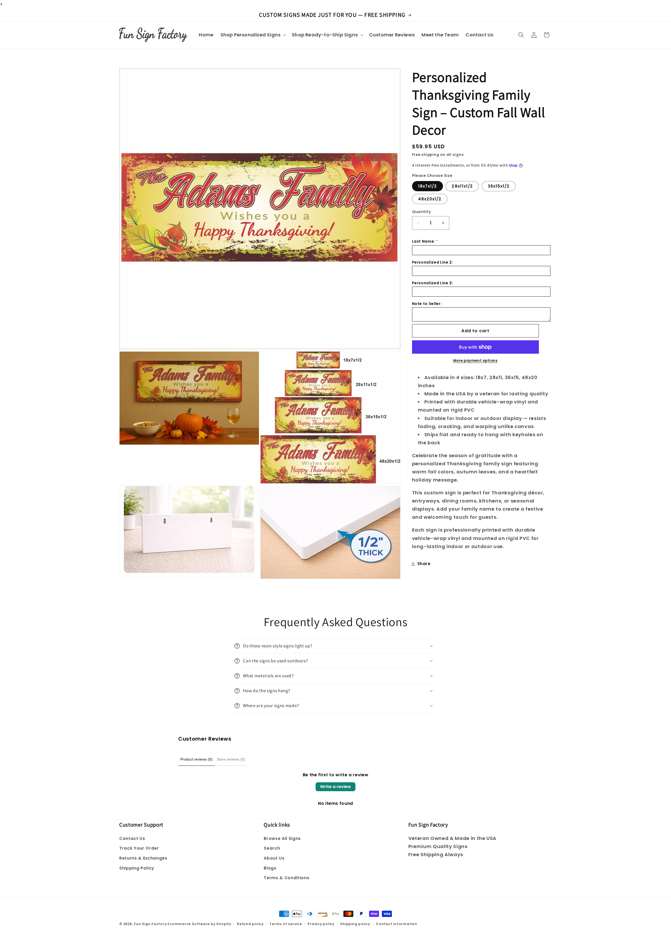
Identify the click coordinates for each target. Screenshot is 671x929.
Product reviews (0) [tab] (196, 759)
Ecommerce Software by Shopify (199, 924)
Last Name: (423, 241)
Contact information (396, 924)
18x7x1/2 (427, 186)
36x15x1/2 (499, 186)
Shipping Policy (136, 868)
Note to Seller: (427, 303)
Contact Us (132, 838)
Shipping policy (355, 924)
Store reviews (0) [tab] (231, 759)
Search (272, 848)
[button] (252, 34)
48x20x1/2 (430, 199)
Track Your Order (139, 848)
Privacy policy (321, 924)
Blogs (270, 868)
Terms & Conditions (286, 878)
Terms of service (285, 924)
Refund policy (250, 924)
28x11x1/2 (462, 186)
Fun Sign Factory (150, 924)
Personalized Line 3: (432, 283)
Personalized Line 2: (432, 262)
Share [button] (424, 563)
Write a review (335, 787)
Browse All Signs (282, 838)
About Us (274, 858)
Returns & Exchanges (143, 858)
